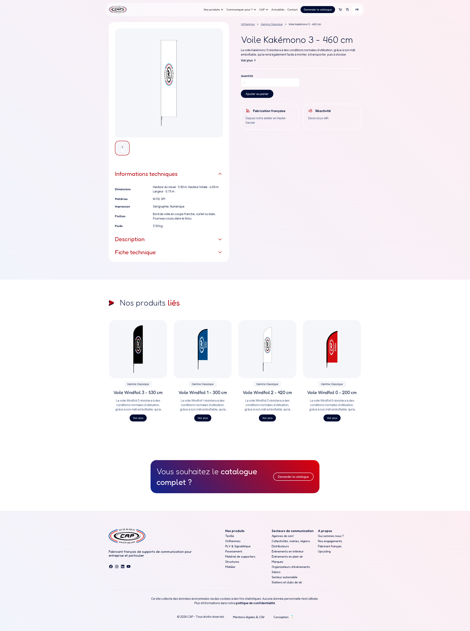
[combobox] (357, 9)
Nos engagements (330, 541)
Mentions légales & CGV (249, 617)
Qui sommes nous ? (331, 536)
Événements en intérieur (288, 551)
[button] (213, 9)
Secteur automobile (284, 577)
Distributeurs (280, 546)
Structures (232, 561)
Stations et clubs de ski (287, 582)
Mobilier (230, 567)
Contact (292, 9)
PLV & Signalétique (238, 546)
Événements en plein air (287, 556)
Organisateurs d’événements (291, 567)
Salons (276, 572)
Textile (229, 536)
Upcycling (324, 551)
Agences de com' (283, 536)
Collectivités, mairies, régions (291, 541)
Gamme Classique (272, 24)
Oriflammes (248, 24)
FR (357, 9)
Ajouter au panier (257, 94)
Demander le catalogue (318, 9)
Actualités (277, 9)
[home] (118, 9)
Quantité (247, 76)
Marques (277, 561)
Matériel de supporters (240, 556)
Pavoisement (233, 551)
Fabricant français (329, 546)
